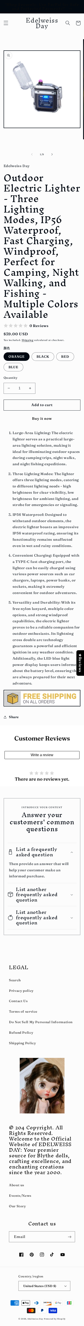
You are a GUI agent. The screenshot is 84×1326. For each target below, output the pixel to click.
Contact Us (18, 1001)
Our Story (17, 1206)
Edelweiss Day (35, 1318)
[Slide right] (52, 154)
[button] (6, 23)
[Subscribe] (70, 1236)
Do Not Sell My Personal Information (41, 1022)
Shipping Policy (22, 1043)
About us (16, 1185)
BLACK (43, 357)
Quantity (10, 377)
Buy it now (42, 418)
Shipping (27, 340)
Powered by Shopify (55, 1318)
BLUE (13, 367)
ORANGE (17, 357)
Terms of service (23, 1012)
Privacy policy (21, 991)
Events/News (20, 1196)
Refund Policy (21, 1033)
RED (65, 357)
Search (15, 980)
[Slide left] (32, 154)
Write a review (42, 755)
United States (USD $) (39, 1286)
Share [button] (14, 717)
